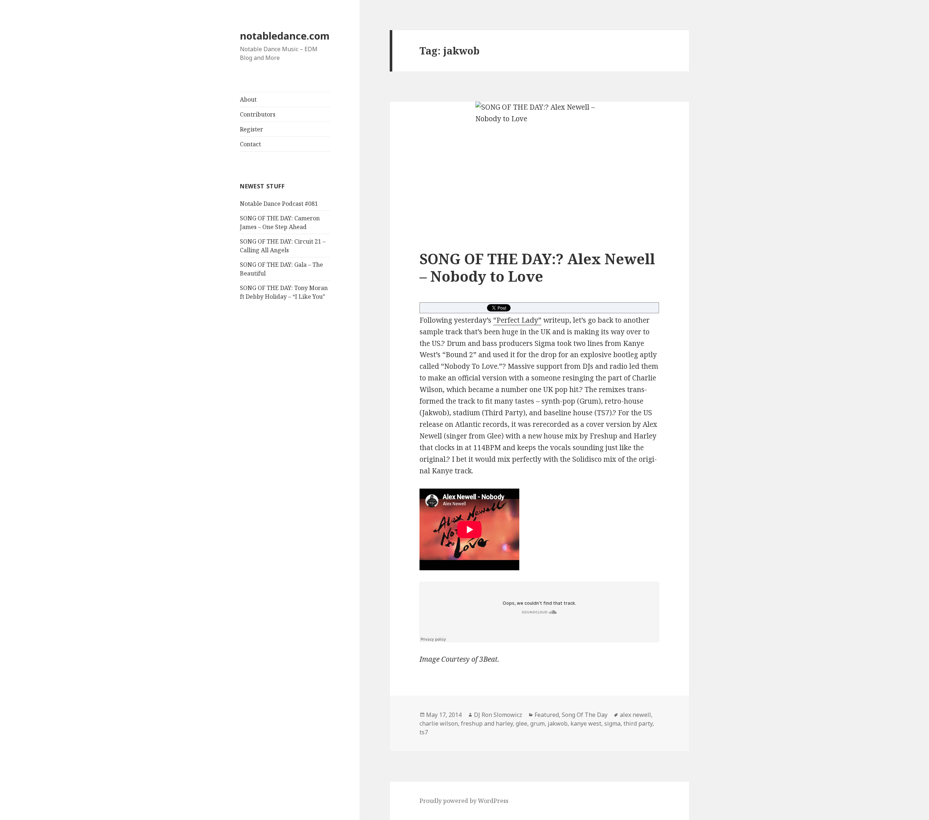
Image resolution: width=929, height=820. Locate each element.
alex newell (635, 715)
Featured (547, 715)
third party (637, 723)
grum (537, 723)
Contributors (257, 114)
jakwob (558, 723)
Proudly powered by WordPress (464, 801)
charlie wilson (439, 723)
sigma (612, 723)
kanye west (585, 723)
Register (251, 129)
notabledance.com (285, 35)
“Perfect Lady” (517, 320)
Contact (250, 144)
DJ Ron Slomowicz (498, 715)
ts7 (424, 732)
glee (521, 723)
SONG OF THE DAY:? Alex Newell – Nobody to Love (537, 267)
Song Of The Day (584, 715)
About (248, 99)
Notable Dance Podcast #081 (279, 204)
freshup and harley (487, 723)
